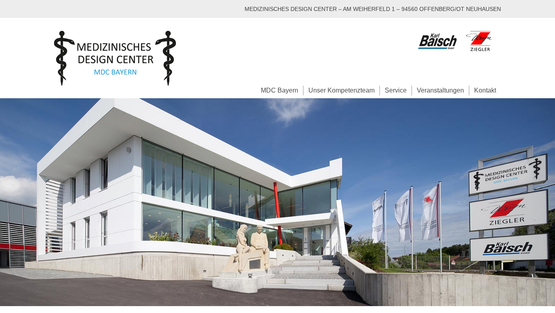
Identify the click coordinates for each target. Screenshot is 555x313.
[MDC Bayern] (115, 58)
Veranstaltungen (440, 90)
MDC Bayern (279, 90)
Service (396, 90)
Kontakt (485, 90)
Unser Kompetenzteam (341, 90)
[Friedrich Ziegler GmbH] (482, 54)
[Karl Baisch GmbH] (440, 54)
